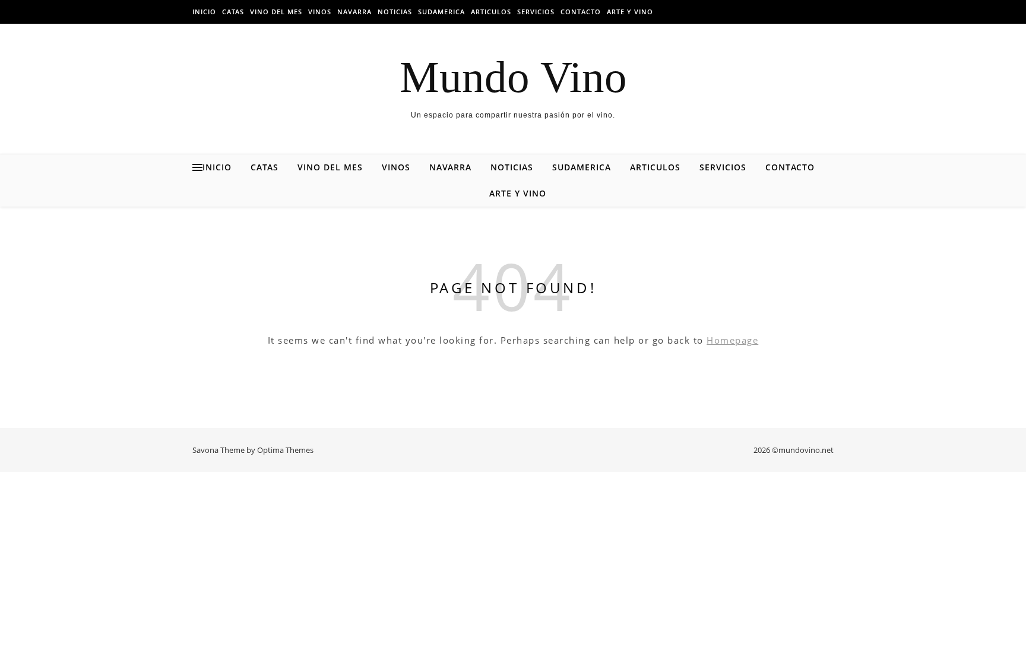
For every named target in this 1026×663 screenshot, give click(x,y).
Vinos (319, 11)
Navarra (354, 11)
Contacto (580, 11)
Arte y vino (630, 11)
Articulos (491, 11)
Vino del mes (276, 11)
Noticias (395, 11)
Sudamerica (441, 11)
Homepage (732, 340)
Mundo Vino (513, 77)
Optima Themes (285, 450)
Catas (233, 11)
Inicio (204, 11)
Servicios (536, 11)
